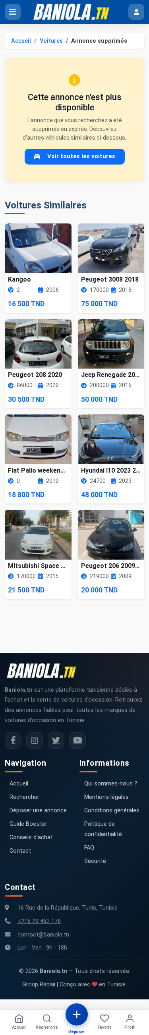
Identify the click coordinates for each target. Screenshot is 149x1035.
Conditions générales (111, 810)
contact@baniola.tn (43, 934)
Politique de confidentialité (103, 829)
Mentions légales (106, 797)
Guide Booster (28, 824)
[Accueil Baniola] (74, 12)
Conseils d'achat (31, 837)
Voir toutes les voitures (81, 156)
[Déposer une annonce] (76, 1014)
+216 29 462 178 (39, 921)
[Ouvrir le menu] (13, 12)
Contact (20, 851)
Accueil (21, 41)
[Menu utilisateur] (136, 12)
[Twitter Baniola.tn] (56, 740)
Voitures (51, 41)
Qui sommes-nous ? (110, 783)
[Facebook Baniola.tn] (13, 740)
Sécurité (95, 861)
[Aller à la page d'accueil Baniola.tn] (44, 671)
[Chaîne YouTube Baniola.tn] (77, 740)
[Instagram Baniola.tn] (34, 740)
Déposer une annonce (38, 810)
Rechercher (24, 797)
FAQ (89, 847)
